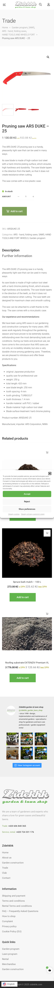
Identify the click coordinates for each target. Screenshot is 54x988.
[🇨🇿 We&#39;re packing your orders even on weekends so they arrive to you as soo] (12, 753)
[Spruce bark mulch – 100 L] (27, 553)
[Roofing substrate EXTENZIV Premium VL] (27, 633)
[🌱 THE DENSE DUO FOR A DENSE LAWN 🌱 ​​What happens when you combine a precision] (41, 753)
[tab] (27, 250)
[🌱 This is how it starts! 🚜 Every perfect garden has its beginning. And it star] (41, 739)
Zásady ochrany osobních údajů (32, 514)
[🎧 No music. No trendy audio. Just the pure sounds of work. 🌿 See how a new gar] (12, 739)
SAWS (41, 234)
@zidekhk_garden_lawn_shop (30, 710)
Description (11, 250)
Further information (17, 256)
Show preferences (27, 509)
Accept (27, 494)
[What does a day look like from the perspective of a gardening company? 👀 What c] (27, 739)
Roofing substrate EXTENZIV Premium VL (27, 662)
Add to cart (17, 211)
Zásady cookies (14, 514)
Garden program (37, 238)
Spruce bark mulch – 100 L (27, 581)
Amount (6, 196)
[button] (49, 473)
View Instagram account (29, 765)
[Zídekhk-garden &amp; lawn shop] (26, 5)
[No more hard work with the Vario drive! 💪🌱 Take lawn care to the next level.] (27, 753)
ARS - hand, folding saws (25, 234)
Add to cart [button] (47, 452)
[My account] (48, 4)
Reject (27, 501)
